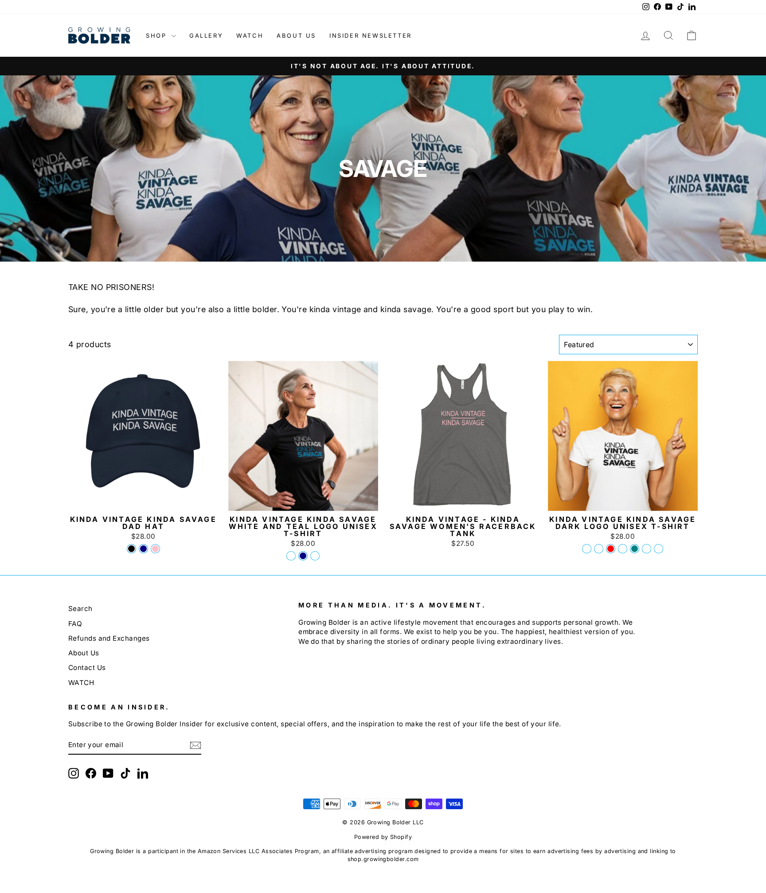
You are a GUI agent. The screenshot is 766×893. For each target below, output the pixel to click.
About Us (83, 653)
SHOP (157, 35)
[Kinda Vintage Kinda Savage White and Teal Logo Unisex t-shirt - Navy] (303, 556)
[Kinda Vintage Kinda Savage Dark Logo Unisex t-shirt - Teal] (634, 548)
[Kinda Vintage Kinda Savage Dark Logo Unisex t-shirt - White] (658, 548)
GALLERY (206, 35)
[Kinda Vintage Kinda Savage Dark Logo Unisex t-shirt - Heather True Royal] (598, 548)
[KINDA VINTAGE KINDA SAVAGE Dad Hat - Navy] (143, 548)
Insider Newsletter (370, 35)
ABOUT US (296, 35)
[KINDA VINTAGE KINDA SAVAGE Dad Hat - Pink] (155, 548)
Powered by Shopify (383, 837)
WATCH (249, 35)
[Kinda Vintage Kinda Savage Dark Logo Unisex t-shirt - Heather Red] (610, 548)
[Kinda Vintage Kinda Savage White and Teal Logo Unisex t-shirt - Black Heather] (291, 556)
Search (80, 608)
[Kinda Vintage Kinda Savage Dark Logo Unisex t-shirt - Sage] (622, 548)
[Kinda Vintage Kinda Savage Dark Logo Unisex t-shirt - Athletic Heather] (646, 548)
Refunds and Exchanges (108, 638)
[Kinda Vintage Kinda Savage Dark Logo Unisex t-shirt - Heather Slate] (586, 548)
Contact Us (87, 667)
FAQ (75, 623)
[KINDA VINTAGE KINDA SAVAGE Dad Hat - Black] (131, 548)
